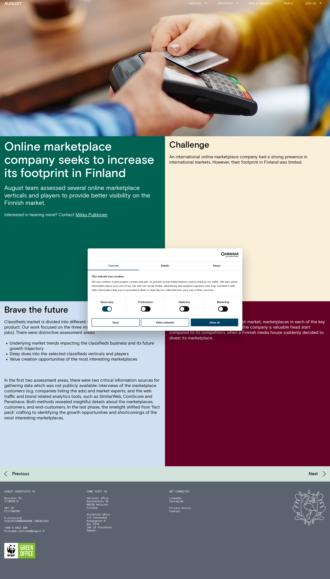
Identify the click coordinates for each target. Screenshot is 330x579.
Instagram (176, 501)
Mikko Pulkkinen (91, 215)
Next (313, 474)
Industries (225, 3)
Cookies (174, 511)
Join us (310, 3)
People (288, 3)
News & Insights (260, 3)
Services (195, 3)
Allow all (214, 322)
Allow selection (165, 322)
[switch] (146, 309)
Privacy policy (180, 508)
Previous (20, 474)
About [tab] (216, 265)
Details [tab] (165, 265)
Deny (116, 322)
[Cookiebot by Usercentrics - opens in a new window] (223, 254)
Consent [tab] (113, 265)
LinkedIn (175, 498)
